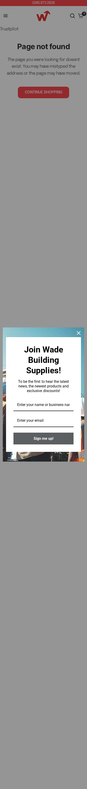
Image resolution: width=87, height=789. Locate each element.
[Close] (78, 333)
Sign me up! (43, 438)
